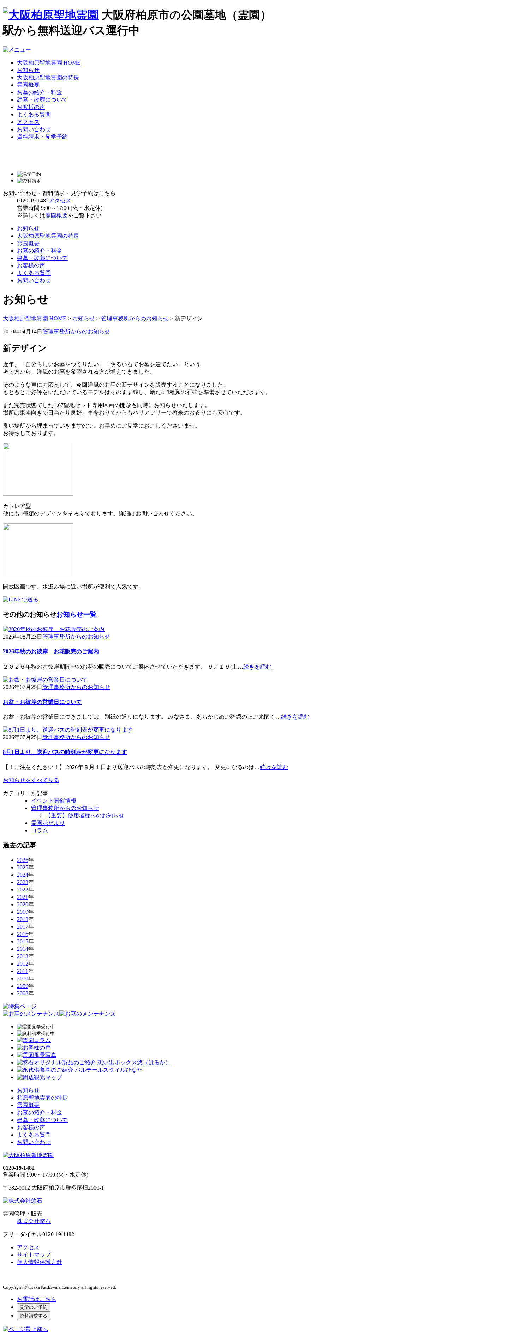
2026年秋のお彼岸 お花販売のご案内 (51, 651)
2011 (22, 971)
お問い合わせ (34, 129)
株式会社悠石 (34, 1221)
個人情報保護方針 (39, 1262)
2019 (22, 912)
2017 (22, 927)
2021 (22, 897)
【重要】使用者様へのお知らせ (84, 815)
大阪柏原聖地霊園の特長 (48, 77)
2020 (22, 904)
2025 (22, 867)
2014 (22, 949)
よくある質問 (34, 114)
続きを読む (257, 667)
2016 (22, 934)
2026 (22, 860)
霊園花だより (48, 823)
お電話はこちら (36, 1299)
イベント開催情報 (53, 801)
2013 (22, 956)
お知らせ (28, 70)
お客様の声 (31, 107)
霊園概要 (28, 85)
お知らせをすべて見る (31, 780)
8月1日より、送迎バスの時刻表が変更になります (65, 752)
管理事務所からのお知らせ (135, 318)
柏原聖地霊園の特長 (42, 1098)
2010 (22, 978)
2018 (22, 919)
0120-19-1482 (33, 201)
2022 (22, 890)
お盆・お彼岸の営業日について (42, 702)
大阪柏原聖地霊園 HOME (48, 63)
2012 (22, 964)
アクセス (28, 122)
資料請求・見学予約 (42, 137)
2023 (22, 882)
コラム (39, 830)
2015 (22, 941)
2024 (22, 875)
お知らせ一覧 (76, 614)
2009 (22, 986)
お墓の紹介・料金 (39, 92)
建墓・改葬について (42, 100)
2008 (22, 993)
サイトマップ (34, 1255)
